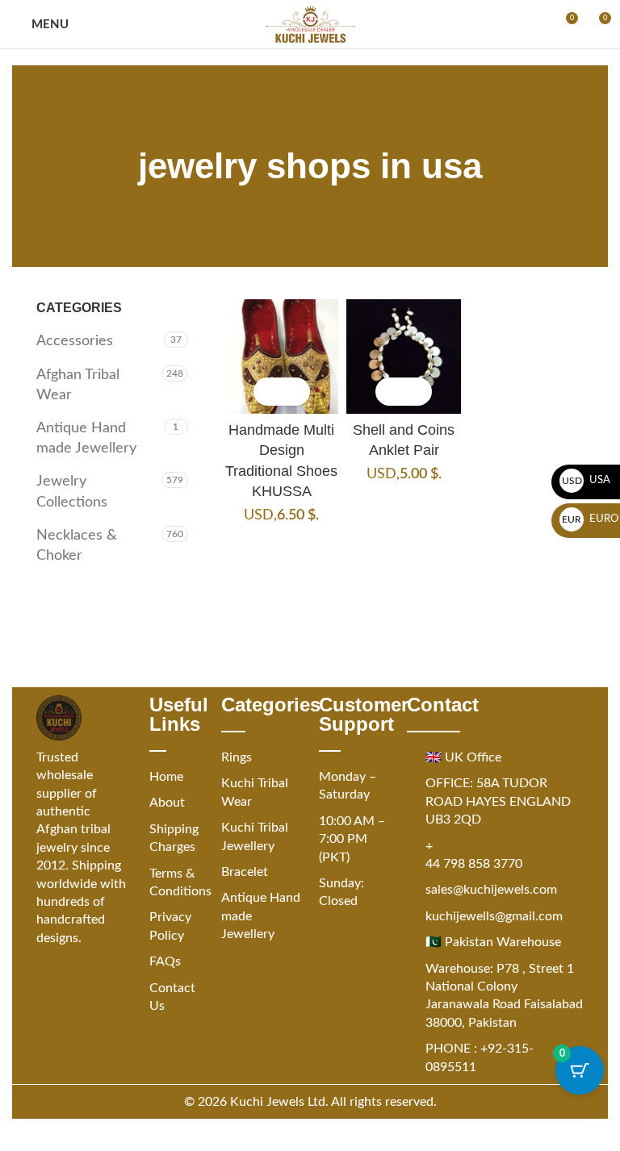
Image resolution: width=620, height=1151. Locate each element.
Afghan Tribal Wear (77, 385)
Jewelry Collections (71, 491)
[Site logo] (310, 24)
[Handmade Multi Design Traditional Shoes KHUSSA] (281, 356)
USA (586, 480)
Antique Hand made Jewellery (86, 438)
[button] (389, 391)
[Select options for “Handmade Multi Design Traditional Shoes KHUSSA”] (267, 391)
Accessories (74, 341)
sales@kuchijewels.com (491, 889)
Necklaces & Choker (76, 545)
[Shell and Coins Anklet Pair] (403, 356)
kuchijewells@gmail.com (494, 916)
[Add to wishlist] (296, 391)
